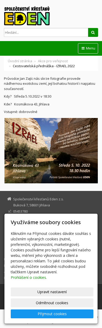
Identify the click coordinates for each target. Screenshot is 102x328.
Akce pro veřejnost (53, 61)
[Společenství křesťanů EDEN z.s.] (51, 15)
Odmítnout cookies (52, 302)
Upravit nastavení (52, 291)
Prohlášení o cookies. (29, 277)
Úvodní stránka (20, 61)
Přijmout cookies (52, 313)
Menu (90, 48)
